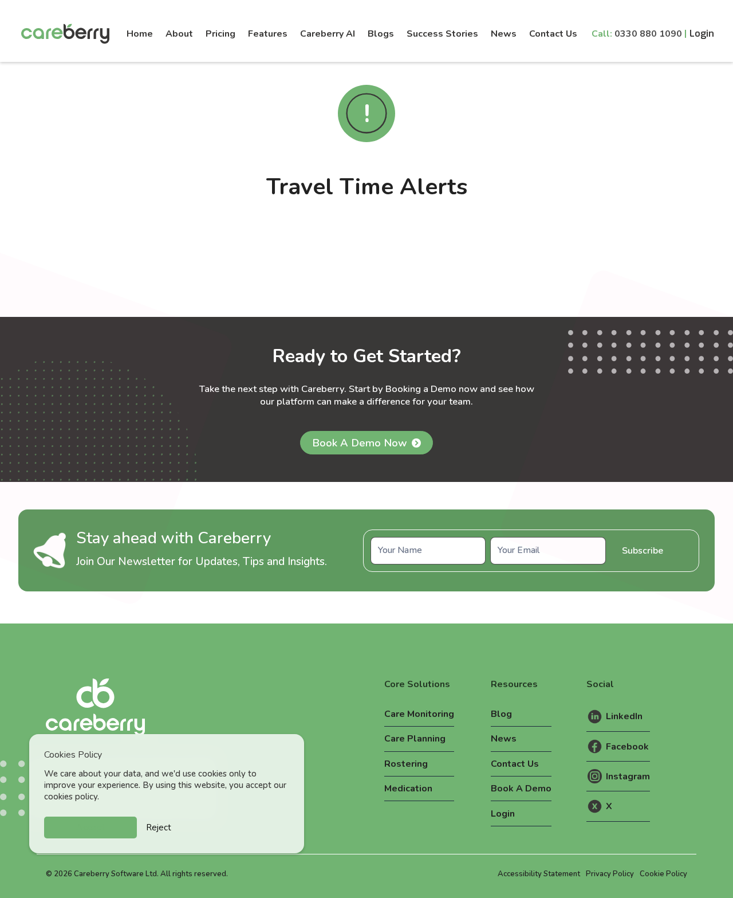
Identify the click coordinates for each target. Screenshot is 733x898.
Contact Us (553, 33)
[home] (68, 34)
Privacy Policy (610, 874)
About (179, 33)
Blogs (381, 33)
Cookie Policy (663, 874)
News (504, 33)
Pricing (220, 33)
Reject (158, 827)
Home (140, 33)
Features (267, 33)
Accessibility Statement (539, 874)
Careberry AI (327, 33)
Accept (90, 827)
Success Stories (442, 33)
